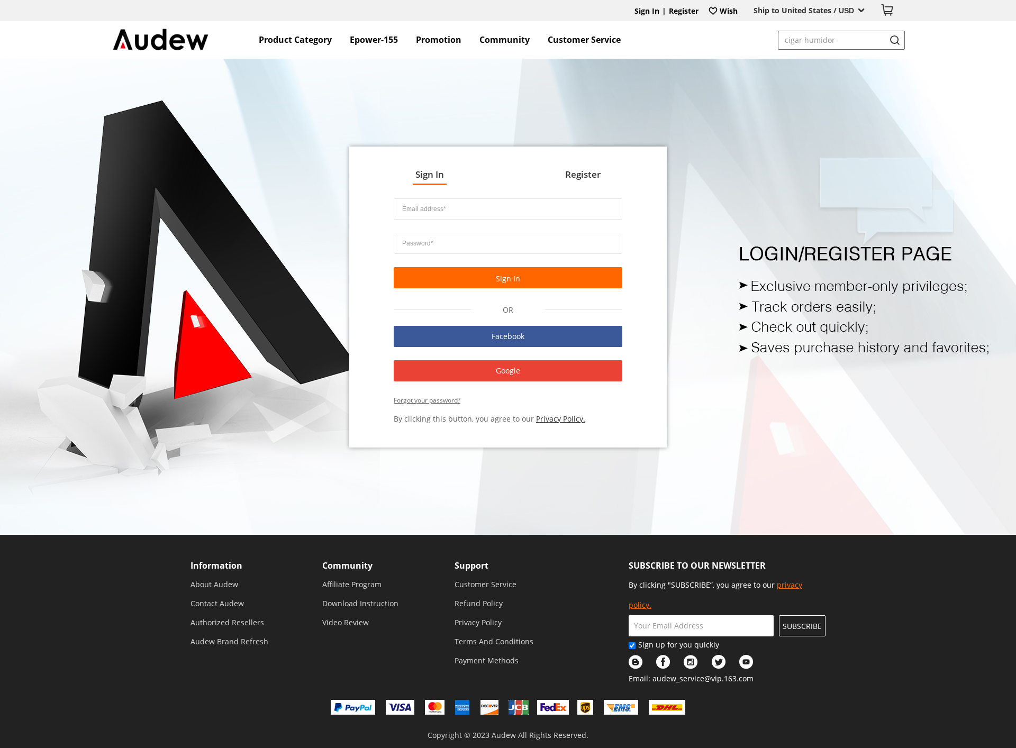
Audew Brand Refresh (229, 641)
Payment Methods (487, 660)
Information (216, 565)
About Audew (214, 584)
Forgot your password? (427, 400)
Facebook (508, 336)
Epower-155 (374, 39)
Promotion (438, 39)
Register (683, 11)
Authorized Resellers (227, 622)
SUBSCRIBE (802, 626)
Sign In (646, 11)
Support (471, 565)
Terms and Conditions (494, 641)
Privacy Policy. (560, 419)
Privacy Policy (478, 622)
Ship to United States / (804, 10)
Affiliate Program (352, 584)
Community (504, 39)
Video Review (345, 622)
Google (508, 371)
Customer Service (584, 39)
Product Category (295, 39)
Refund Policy (479, 603)
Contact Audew (217, 603)
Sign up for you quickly (678, 645)
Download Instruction (360, 603)
